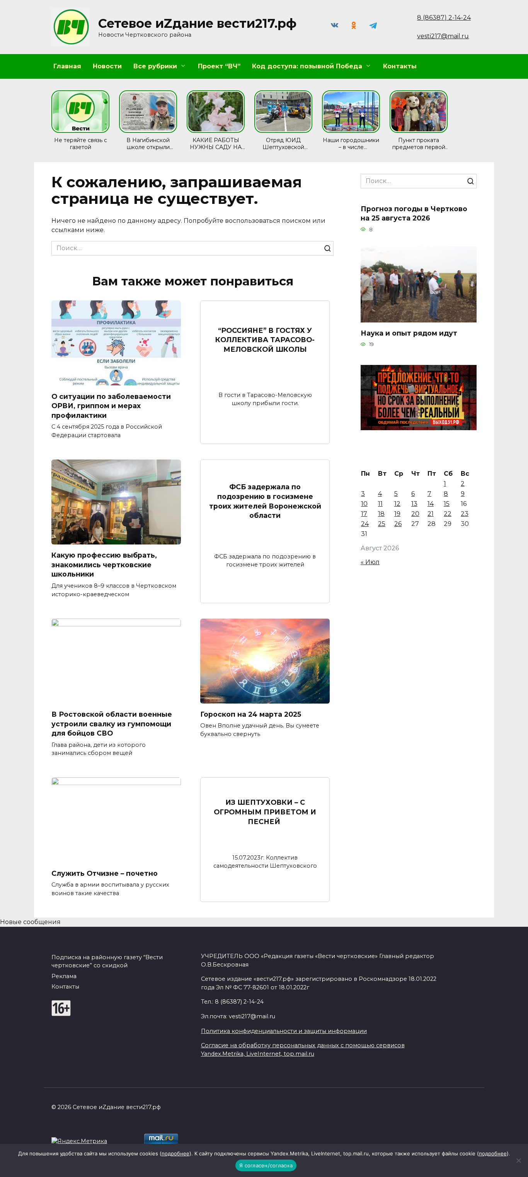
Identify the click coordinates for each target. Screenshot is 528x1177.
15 (447, 503)
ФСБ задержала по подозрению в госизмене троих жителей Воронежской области (265, 501)
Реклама (64, 976)
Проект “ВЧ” (219, 66)
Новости (107, 66)
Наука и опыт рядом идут (409, 333)
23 (464, 513)
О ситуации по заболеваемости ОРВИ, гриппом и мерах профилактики (111, 405)
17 (364, 513)
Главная (67, 66)
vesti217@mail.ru (443, 36)
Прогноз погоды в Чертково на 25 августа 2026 (414, 213)
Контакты (400, 66)
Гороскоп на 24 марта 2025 (250, 714)
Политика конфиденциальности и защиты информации (284, 1031)
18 (381, 513)
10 (364, 503)
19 (397, 513)
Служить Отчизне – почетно (104, 873)
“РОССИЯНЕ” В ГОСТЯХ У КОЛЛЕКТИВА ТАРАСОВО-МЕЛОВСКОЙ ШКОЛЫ (265, 339)
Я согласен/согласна (266, 1165)
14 (431, 503)
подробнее (175, 1153)
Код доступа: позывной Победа (307, 66)
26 (398, 523)
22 (447, 513)
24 (365, 523)
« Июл (370, 562)
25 (381, 523)
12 (397, 503)
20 (415, 513)
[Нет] (518, 1160)
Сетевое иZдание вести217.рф (197, 23)
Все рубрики (155, 66)
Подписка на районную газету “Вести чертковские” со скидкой (107, 961)
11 (380, 503)
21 (431, 513)
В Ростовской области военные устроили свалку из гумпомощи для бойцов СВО (111, 723)
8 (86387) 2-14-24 (444, 17)
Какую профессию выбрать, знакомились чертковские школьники (104, 564)
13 (414, 503)
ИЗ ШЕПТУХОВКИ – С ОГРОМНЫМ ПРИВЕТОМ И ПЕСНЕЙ (265, 811)
